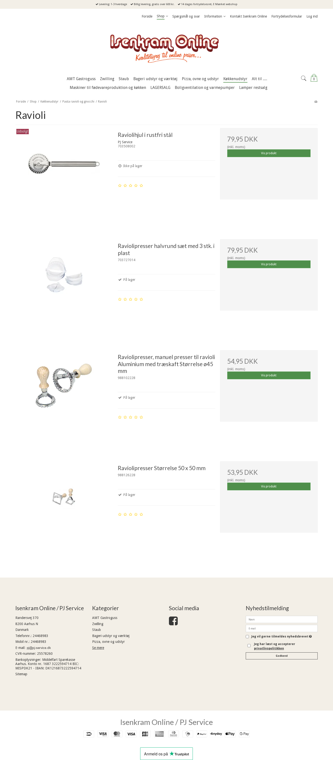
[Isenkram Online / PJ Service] (166, 47)
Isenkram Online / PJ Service (166, 722)
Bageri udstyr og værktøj (110, 636)
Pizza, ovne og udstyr (108, 642)
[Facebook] (173, 623)
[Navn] (282, 619)
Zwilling (97, 624)
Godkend (282, 655)
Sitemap (21, 674)
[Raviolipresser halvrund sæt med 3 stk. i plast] (64, 288)
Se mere (98, 648)
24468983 (40, 636)
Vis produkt (268, 153)
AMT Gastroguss (104, 618)
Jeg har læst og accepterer (274, 646)
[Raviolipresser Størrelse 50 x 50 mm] (64, 510)
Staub (96, 630)
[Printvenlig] (316, 101)
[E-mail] (282, 628)
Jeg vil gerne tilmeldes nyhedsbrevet (281, 636)
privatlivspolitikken (269, 648)
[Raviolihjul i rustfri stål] (64, 177)
